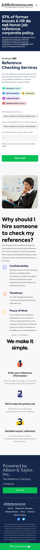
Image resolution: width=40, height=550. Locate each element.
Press (23, 512)
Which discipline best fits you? (12, 112)
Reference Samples (23, 508)
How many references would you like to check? (17, 132)
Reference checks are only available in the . (18, 145)
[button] (36, 5)
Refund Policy (20, 515)
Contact (31, 512)
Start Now (20, 490)
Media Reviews (11, 512)
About (10, 508)
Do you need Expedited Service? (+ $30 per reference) (19, 122)
